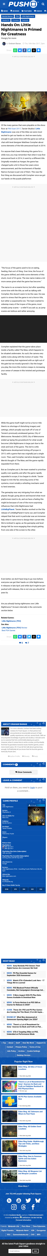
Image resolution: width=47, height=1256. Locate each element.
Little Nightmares (28, 16)
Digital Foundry (7, 1230)
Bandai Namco (7, 16)
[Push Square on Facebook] (33, 1207)
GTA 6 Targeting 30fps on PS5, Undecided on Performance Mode (22, 1033)
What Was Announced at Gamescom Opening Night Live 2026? (22, 1018)
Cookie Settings (33, 1051)
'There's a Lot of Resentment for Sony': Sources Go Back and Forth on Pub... (25, 1025)
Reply (36, 756)
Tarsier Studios (7, 828)
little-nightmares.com (9, 876)
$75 (15, 889)
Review (14, 628)
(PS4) (11, 621)
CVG (32, 1235)
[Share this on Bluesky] (20, 50)
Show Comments (24, 772)
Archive (21, 1051)
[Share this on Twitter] (29, 50)
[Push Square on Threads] (23, 1207)
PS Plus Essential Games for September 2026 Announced (21, 974)
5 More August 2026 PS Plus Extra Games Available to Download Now (24, 996)
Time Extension (39, 1226)
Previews (15, 20)
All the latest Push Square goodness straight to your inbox (23, 1244)
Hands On (5, 20)
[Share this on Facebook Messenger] (39, 50)
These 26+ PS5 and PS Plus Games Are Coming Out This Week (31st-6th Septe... (25, 1011)
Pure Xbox (26, 1226)
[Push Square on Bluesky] (38, 1201)
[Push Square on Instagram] (14, 1207)
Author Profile (15, 756)
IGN (32, 1230)
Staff (18, 1043)
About (10, 1043)
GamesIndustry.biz (20, 1235)
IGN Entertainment (36, 1215)
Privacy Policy (21, 1047)
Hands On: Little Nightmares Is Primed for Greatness (21, 29)
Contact (10, 1047)
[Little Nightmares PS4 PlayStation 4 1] (23, 106)
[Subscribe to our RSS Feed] (9, 1201)
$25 (32, 889)
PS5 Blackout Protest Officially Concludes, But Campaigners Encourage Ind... (25, 989)
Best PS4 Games (8, 630)
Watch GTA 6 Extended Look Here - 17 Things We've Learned (25, 981)
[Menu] (4, 4)
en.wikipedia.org (7, 881)
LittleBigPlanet (7, 509)
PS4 (17, 16)
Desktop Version (23, 1055)
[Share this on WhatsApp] (15, 50)
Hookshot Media (15, 1215)
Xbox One (5, 817)
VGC (8, 1235)
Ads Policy (11, 1051)
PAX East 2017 (14, 128)
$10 (41, 889)
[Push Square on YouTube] (18, 1201)
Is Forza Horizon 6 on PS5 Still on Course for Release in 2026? (23, 1003)
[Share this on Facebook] (24, 50)
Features (25, 20)
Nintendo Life (13, 1226)
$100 (6, 889)
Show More (23, 1186)
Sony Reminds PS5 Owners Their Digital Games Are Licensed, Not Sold (23, 967)
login (32, 787)
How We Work (28, 1043)
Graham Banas (15, 43)
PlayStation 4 (6, 812)
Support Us (41, 1043)
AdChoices (26, 1218)
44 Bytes (16, 1218)
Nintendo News (22, 1230)
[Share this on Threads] (34, 50)
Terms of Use (34, 1047)
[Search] (43, 4)
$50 (24, 889)
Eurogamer (41, 1230)
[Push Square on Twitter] (28, 1201)
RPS (38, 1235)
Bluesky (27, 756)
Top (4, 1043)
